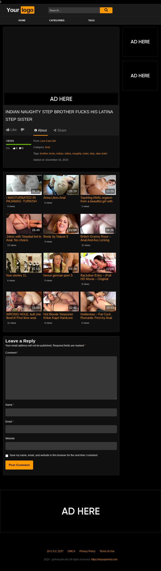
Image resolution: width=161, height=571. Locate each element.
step (92, 153)
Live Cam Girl (48, 140)
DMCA (71, 551)
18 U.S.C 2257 (55, 551)
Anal (47, 147)
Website (10, 438)
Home (21, 20)
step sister (101, 153)
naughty (76, 153)
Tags (91, 20)
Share (61, 130)
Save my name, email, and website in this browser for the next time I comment (53, 455)
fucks (52, 153)
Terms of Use (107, 551)
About (42, 130)
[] (106, 10)
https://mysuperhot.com (104, 559)
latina (68, 153)
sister (85, 153)
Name (9, 404)
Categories (56, 20)
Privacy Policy (87, 551)
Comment (11, 352)
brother (44, 153)
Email (9, 421)
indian (60, 153)
